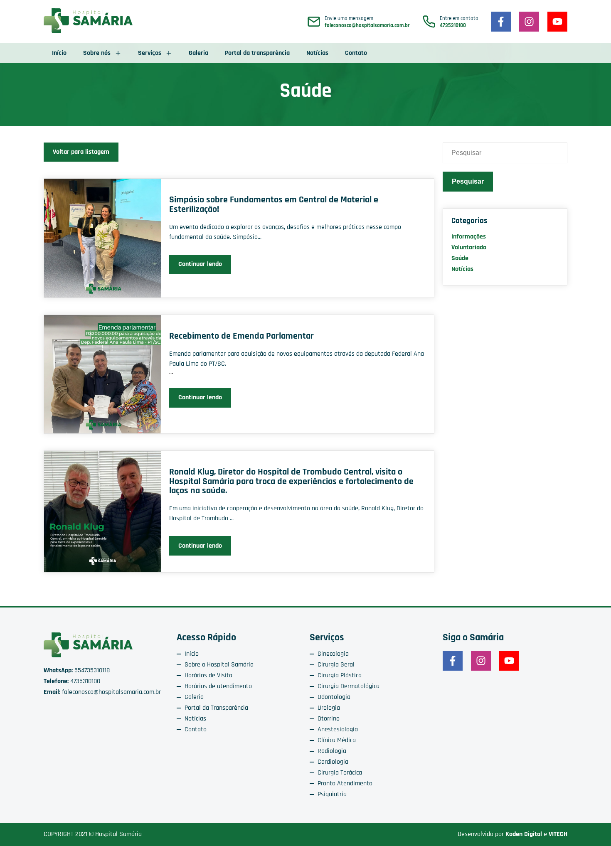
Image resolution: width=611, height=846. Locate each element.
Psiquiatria (332, 794)
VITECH (558, 834)
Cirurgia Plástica (340, 675)
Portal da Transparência (216, 707)
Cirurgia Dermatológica (348, 686)
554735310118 (77, 670)
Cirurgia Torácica (340, 772)
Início (59, 53)
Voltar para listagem (81, 152)
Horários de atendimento (218, 686)
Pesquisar (468, 181)
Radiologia (332, 751)
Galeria (198, 53)
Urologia (329, 707)
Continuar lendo (200, 264)
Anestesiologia (338, 729)
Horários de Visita (208, 675)
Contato (356, 53)
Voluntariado (468, 247)
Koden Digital (523, 834)
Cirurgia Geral (336, 664)
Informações (468, 236)
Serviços (149, 53)
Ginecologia (333, 653)
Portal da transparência (257, 53)
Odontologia (334, 697)
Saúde (459, 258)
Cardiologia (333, 761)
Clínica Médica (337, 740)
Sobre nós (97, 53)
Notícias (317, 53)
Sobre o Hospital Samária (219, 664)
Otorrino (329, 718)
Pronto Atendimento (345, 783)
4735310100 (453, 25)
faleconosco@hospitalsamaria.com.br (367, 25)
